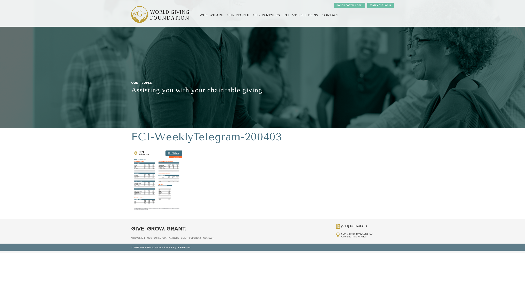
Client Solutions (300, 15)
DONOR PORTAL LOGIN (350, 5)
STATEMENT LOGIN (380, 5)
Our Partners (266, 15)
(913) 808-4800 (354, 226)
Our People (238, 15)
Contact (330, 15)
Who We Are (211, 15)
